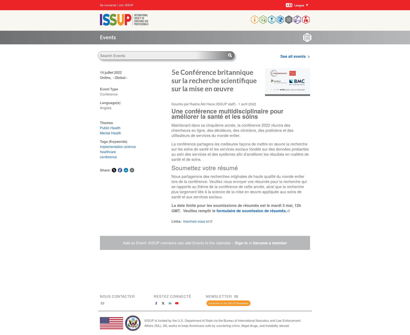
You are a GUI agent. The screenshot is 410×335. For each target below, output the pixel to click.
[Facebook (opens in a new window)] (156, 303)
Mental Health (110, 133)
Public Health (110, 127)
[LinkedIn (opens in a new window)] (170, 303)
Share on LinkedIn (126, 170)
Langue (299, 5)
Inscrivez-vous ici (196, 221)
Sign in (241, 243)
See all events (293, 56)
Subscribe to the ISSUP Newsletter (228, 303)
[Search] (215, 55)
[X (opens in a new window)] (163, 303)
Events (108, 37)
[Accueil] (124, 24)
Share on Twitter (114, 170)
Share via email (132, 170)
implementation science (118, 146)
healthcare (108, 151)
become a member (270, 243)
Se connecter (108, 5)
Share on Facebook (120, 170)
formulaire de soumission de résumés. (252, 210)
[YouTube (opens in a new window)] (176, 303)
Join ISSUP (126, 5)
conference (108, 156)
